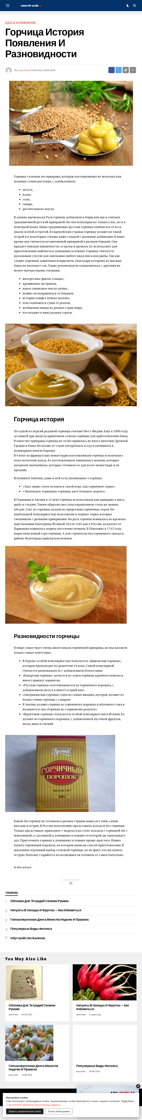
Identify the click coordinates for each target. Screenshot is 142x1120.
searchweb (24, 70)
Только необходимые (59, 1111)
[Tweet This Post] (119, 70)
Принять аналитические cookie (25, 1111)
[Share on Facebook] (111, 70)
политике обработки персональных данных (35, 1104)
